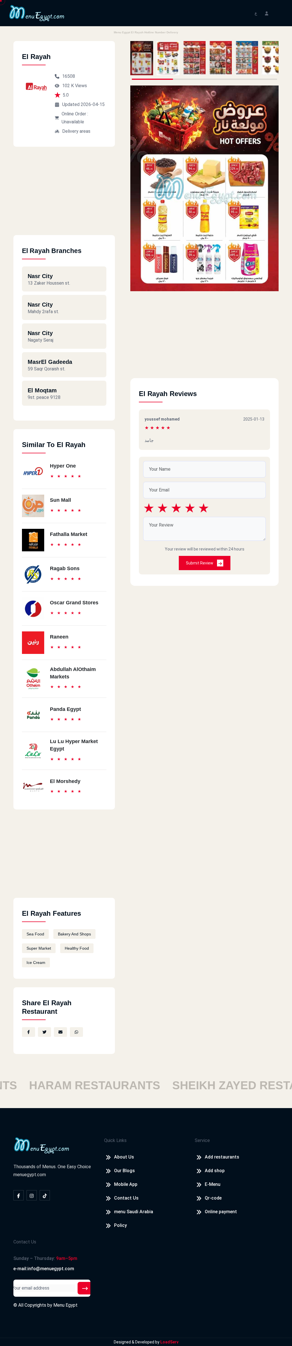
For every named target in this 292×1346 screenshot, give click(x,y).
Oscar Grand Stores (74, 602)
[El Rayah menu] (141, 58)
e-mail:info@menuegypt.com (43, 1268)
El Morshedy (65, 781)
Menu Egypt (65, 1305)
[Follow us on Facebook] (18, 1195)
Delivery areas (76, 131)
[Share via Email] (60, 1032)
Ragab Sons (65, 568)
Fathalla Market (68, 534)
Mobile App (125, 1184)
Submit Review (200, 563)
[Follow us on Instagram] (32, 1195)
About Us (124, 1157)
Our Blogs (124, 1170)
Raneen (59, 637)
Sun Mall (60, 500)
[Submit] (85, 1288)
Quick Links (115, 1140)
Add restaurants (222, 1157)
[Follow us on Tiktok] (45, 1195)
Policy (120, 1225)
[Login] (266, 13)
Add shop (215, 1170)
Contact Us (126, 1198)
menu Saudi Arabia (133, 1211)
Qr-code (213, 1198)
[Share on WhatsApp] (76, 1032)
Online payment (221, 1211)
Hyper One (63, 466)
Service (202, 1140)
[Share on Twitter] (44, 1032)
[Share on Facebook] (28, 1032)
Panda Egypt (65, 709)
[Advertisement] (64, 195)
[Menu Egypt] (37, 12)
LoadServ (169, 1342)
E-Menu (212, 1184)
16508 (68, 76)
